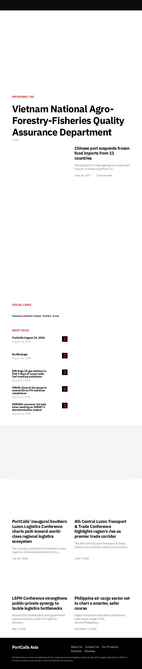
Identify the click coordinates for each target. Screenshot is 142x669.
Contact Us (92, 647)
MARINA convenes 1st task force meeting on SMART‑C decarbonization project (29, 406)
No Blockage (20, 354)
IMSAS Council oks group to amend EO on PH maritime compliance (29, 390)
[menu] (13, 5)
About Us (76, 647)
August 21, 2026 (21, 380)
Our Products (110, 647)
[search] (126, 5)
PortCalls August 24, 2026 (28, 337)
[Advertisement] (71, 63)
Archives (76, 651)
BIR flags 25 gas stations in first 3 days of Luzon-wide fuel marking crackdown (29, 373)
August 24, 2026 (21, 341)
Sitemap (90, 651)
